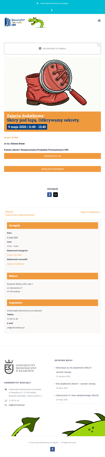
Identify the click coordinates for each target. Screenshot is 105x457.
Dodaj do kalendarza (52, 169)
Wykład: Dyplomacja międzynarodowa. (20, 213)
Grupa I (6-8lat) (11, 137)
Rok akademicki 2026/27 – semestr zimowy (75, 384)
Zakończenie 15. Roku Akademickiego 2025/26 (77, 395)
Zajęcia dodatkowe (15, 264)
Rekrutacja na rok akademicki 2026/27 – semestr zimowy (74, 370)
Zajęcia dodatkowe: (90, 212)
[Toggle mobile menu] (99, 20)
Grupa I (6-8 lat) (14, 255)
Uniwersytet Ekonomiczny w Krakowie (44, 443)
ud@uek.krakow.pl (17, 405)
